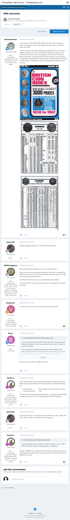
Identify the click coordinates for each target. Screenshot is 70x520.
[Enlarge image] (39, 92)
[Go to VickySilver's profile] (11, 309)
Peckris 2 (10, 378)
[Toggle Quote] (22, 338)
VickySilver (10, 303)
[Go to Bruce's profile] (11, 340)
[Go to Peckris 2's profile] (11, 384)
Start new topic (42, 31)
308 (11, 349)
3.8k (11, 318)
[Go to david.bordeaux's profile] (5, 20)
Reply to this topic (59, 31)
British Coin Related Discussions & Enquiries (34, 21)
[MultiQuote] (21, 235)
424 (11, 258)
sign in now (43, 472)
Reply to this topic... (19, 479)
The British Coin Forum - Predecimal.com (21, 2)
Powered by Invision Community (35, 517)
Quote (25, 235)
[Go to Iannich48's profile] (11, 248)
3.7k (11, 394)
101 (11, 55)
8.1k (11, 281)
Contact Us (31, 513)
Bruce (10, 333)
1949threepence (10, 265)
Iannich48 (10, 242)
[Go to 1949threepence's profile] (11, 272)
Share (8, 24)
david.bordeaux (15, 19)
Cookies (39, 513)
